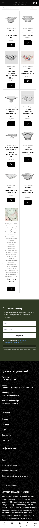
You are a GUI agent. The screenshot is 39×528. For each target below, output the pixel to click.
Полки (14, 266)
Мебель (8, 252)
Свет (6, 272)
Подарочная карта (11, 280)
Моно (9, 256)
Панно (15, 260)
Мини (8, 254)
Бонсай (14, 226)
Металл (14, 252)
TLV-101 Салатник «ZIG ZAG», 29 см (11, 190)
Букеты (9, 228)
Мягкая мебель (12, 257)
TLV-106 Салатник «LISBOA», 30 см (27, 71)
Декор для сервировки (12, 233)
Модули (13, 254)
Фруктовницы (9, 277)
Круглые (14, 250)
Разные (7, 271)
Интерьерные (11, 242)
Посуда (13, 28)
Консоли (8, 250)
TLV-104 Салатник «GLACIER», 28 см (27, 112)
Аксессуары (8, 224)
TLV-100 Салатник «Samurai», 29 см (27, 191)
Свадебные (14, 271)
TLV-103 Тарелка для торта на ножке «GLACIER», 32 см (11, 152)
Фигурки (14, 275)
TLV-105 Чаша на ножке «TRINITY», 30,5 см (11, 112)
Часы (16, 277)
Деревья (8, 236)
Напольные (9, 260)
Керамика (11, 244)
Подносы (11, 262)
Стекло (10, 272)
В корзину (11, 45)
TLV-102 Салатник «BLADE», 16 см (28, 149)
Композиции (11, 246)
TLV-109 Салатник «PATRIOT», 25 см (11, 34)
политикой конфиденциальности (15, 341)
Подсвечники (11, 264)
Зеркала (11, 240)
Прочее (13, 268)
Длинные (14, 238)
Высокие (14, 230)
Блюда (8, 28)
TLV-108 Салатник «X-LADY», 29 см (27, 32)
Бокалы (8, 226)
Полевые (9, 266)
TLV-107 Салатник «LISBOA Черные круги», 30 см (11, 73)
